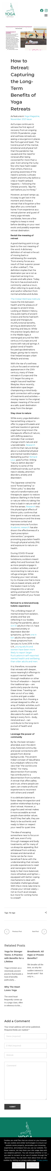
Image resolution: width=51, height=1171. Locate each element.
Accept (18, 1165)
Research (30, 445)
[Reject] (48, 1154)
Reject (33, 1165)
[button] (46, 15)
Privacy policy (42, 1160)
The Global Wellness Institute (25, 299)
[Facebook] (41, 10)
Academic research (20, 527)
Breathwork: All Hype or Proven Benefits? (35, 954)
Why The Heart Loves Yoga (12, 988)
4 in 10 (14, 626)
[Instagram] (46, 10)
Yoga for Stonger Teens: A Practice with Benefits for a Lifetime (14, 956)
